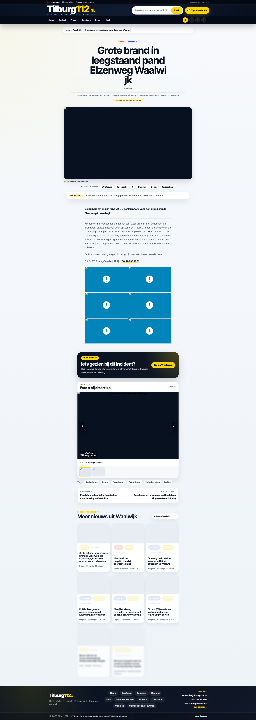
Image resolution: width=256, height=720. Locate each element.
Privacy (74, 20)
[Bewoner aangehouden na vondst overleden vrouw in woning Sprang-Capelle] (128, 635)
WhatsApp (107, 187)
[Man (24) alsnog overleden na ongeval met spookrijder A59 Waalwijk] (128, 584)
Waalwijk (77, 30)
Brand (121, 42)
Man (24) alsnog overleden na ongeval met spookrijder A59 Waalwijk (127, 612)
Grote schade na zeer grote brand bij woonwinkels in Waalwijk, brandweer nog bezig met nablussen (93, 557)
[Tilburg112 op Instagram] (197, 20)
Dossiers (141, 693)
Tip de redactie (197, 10)
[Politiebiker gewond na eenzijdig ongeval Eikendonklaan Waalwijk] (93, 584)
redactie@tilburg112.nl (194, 695)
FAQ (108, 20)
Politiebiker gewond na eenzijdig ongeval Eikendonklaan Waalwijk (92, 612)
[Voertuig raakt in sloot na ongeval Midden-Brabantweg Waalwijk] (162, 534)
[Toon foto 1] (85, 471)
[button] (128, 143)
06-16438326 (130, 261)
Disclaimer (157, 699)
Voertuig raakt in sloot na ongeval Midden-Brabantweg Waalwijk (159, 561)
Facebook (122, 187)
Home (51, 20)
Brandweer (118, 482)
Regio (98, 20)
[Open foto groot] (128, 425)
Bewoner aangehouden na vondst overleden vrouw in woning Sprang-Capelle (127, 663)
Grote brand (135, 482)
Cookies (119, 705)
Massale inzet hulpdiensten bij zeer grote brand (122, 561)
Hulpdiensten (152, 482)
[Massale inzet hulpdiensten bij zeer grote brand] (128, 534)
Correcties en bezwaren (142, 705)
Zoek (177, 10)
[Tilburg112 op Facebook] (191, 20)
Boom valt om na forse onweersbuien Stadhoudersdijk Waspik (92, 658)
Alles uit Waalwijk (163, 516)
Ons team (86, 20)
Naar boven (201, 716)
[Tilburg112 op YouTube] (203, 20)
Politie (167, 482)
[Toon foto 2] (98, 471)
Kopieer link (167, 187)
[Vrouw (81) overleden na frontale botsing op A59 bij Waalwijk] (162, 584)
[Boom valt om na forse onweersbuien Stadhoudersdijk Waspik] (93, 635)
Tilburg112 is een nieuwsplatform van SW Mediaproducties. (99, 716)
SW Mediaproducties (195, 703)
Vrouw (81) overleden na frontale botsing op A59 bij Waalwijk (159, 612)
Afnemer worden (125, 699)
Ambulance (92, 482)
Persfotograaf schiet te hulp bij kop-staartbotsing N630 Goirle (99, 495)
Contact (62, 20)
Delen (154, 187)
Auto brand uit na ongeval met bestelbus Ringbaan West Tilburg (154, 495)
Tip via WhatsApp (163, 365)
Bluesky (142, 187)
